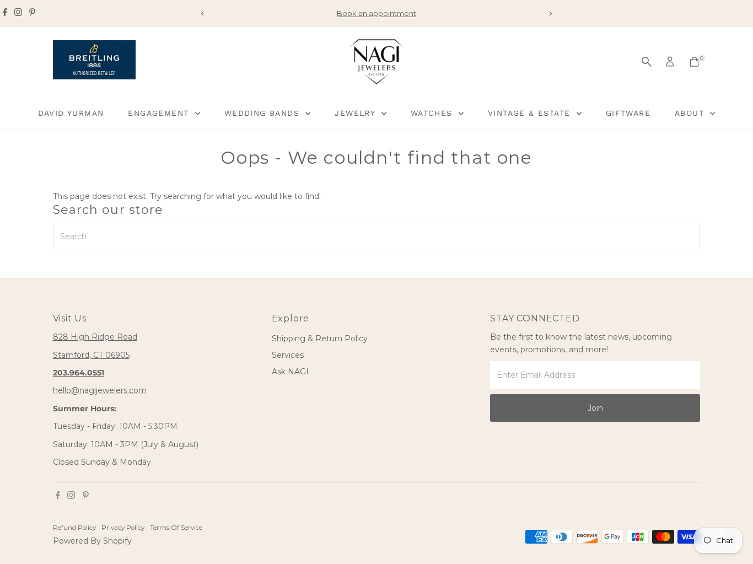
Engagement (160, 113)
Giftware (628, 113)
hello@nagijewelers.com (100, 390)
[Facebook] (5, 13)
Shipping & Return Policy (320, 338)
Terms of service (176, 527)
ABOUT (691, 113)
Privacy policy (122, 527)
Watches (433, 113)
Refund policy (74, 527)
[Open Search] (647, 62)
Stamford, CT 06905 (91, 355)
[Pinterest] (32, 13)
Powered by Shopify (92, 541)
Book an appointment (376, 13)
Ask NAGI (290, 372)
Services (288, 355)
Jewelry (356, 113)
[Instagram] (18, 13)
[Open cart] (694, 62)
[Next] (550, 13)
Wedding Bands (263, 113)
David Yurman (71, 113)
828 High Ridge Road (95, 337)
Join (595, 408)
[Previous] (203, 13)
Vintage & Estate (531, 113)
